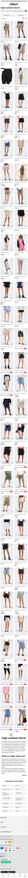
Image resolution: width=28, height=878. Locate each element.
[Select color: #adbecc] (3, 255)
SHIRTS (17, 811)
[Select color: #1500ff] (2, 65)
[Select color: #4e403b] (2, 113)
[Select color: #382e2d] (16, 137)
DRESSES (5, 811)
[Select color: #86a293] (19, 137)
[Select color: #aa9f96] (2, 420)
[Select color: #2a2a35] (1, 420)
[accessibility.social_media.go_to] (1, 856)
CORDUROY (18, 803)
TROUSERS (18, 793)
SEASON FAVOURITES (6, 793)
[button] (14, 1)
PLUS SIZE (5, 803)
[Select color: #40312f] (2, 303)
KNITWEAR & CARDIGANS (19, 798)
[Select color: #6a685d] (1, 493)
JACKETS (18, 789)
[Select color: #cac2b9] (16, 185)
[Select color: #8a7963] (1, 517)
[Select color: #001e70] (16, 396)
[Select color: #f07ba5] (2, 255)
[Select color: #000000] (16, 89)
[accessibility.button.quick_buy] (12, 37)
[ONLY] (14, 5)
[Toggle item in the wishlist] (12, 23)
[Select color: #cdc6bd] (1, 637)
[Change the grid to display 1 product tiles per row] (23, 18)
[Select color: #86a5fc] (1, 65)
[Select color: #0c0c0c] (17, 396)
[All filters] (21, 15)
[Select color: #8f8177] (15, 65)
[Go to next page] (17, 735)
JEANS (4, 785)
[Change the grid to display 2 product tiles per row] (26, 18)
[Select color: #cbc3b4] (15, 517)
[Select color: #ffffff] (2, 517)
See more (24, 775)
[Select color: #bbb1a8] (17, 137)
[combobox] (7, 15)
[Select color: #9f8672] (15, 89)
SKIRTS (17, 807)
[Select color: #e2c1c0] (1, 255)
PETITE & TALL (6, 789)
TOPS (17, 785)
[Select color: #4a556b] (16, 65)
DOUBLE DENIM (6, 798)
